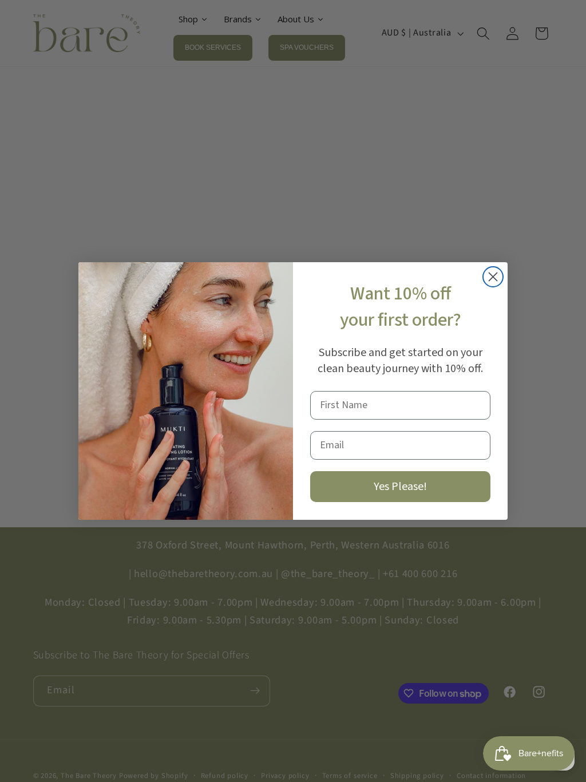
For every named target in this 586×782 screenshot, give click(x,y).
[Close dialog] (493, 277)
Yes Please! (400, 487)
